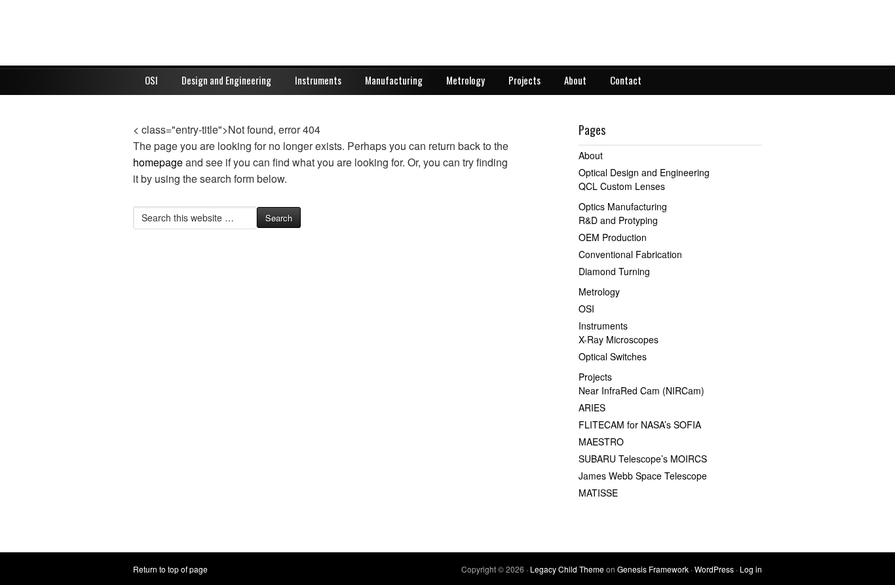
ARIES (592, 407)
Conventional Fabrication (630, 254)
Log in (751, 569)
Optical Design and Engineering (644, 172)
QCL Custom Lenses (622, 186)
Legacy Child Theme (567, 569)
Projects (524, 80)
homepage (158, 162)
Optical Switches (613, 356)
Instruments (318, 80)
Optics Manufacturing (623, 206)
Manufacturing (394, 80)
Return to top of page (170, 569)
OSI (151, 80)
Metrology (465, 80)
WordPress (714, 569)
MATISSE (598, 492)
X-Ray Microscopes (618, 339)
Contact (625, 80)
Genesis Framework (653, 569)
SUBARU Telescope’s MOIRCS (643, 458)
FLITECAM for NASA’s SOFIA (640, 424)
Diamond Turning (614, 271)
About (575, 80)
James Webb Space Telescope (643, 475)
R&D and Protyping (618, 220)
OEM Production (613, 237)
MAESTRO (601, 441)
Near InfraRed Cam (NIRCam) (641, 390)
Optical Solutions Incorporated (447, 33)
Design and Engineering (226, 80)
